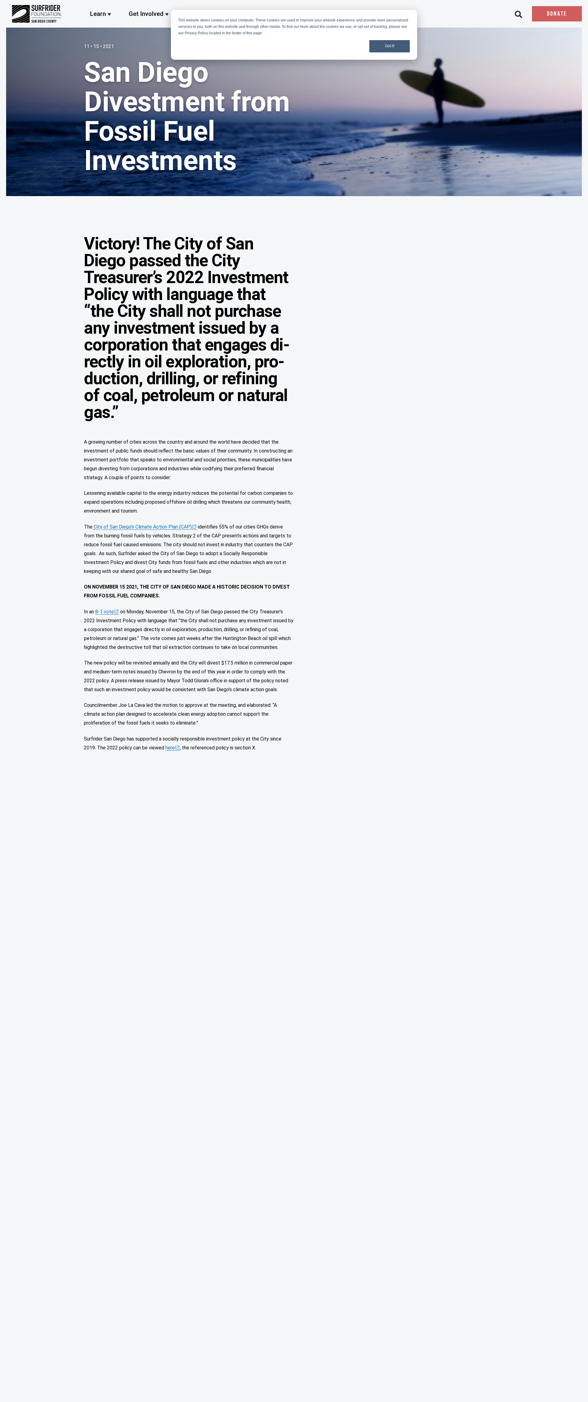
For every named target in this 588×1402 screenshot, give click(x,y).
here (170, 748)
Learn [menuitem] (98, 14)
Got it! (389, 46)
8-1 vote (104, 612)
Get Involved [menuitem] (147, 14)
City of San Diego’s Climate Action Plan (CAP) (142, 527)
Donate (557, 14)
